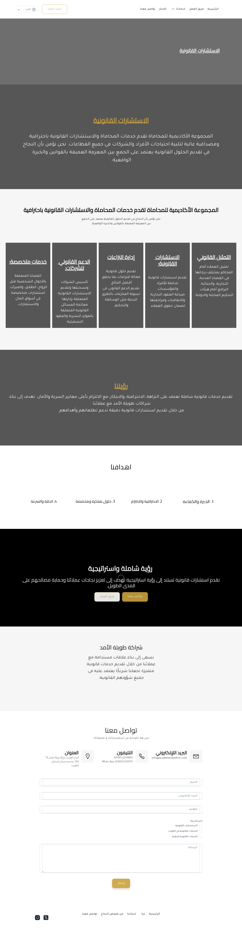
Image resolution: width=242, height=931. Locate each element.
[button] (177, 9)
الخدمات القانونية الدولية (185, 836)
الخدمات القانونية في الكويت (183, 831)
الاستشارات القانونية (186, 825)
